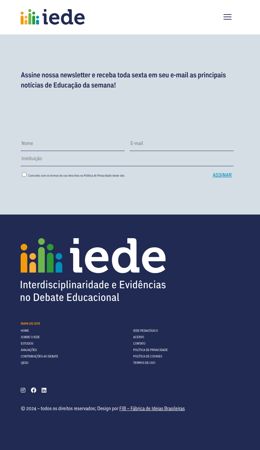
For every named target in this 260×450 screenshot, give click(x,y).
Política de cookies (147, 356)
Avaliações (29, 350)
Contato (139, 343)
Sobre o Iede (30, 337)
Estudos (27, 343)
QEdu (24, 362)
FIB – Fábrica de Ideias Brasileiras (152, 408)
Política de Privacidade (98, 175)
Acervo (138, 337)
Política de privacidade (150, 350)
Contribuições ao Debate (39, 356)
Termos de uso (144, 362)
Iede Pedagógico (145, 330)
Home (25, 330)
